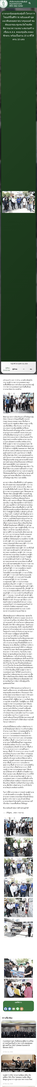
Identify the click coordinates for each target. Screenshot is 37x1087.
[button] (29, 3)
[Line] (17, 1009)
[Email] (13, 1009)
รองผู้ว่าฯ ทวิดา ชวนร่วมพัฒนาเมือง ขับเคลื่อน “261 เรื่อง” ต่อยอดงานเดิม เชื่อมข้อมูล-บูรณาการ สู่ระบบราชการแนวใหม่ (17, 1077)
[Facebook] (5, 1009)
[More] (21, 1009)
